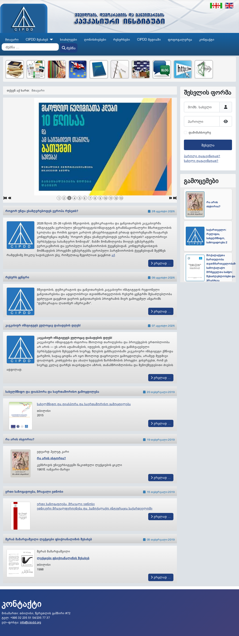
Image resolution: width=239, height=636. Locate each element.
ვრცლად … (162, 263)
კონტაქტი (206, 39)
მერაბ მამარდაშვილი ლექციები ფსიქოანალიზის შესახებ (48, 539)
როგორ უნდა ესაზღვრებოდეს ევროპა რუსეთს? (41, 211)
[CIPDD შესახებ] (50, 39)
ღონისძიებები (95, 39)
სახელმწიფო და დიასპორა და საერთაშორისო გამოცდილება (52, 391)
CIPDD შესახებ (37, 39)
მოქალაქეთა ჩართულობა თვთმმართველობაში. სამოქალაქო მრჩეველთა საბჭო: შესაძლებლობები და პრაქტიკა (221, 238)
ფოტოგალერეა (180, 39)
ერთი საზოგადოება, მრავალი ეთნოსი (34, 491)
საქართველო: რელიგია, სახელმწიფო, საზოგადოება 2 (216, 207)
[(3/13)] (90, 146)
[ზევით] (231, 628)
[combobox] (30, 47)
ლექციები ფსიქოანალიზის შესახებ (63, 558)
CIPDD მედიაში (149, 39)
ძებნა (71, 48)
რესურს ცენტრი (17, 277)
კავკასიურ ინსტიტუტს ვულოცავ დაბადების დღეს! (43, 325)
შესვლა (207, 145)
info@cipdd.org (30, 622)
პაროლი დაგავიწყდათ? (202, 156)
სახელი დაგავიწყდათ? (201, 161)
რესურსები (121, 39)
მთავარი (12, 39)
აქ (113, 255)
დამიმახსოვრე (200, 132)
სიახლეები (68, 39)
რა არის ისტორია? (19, 439)
